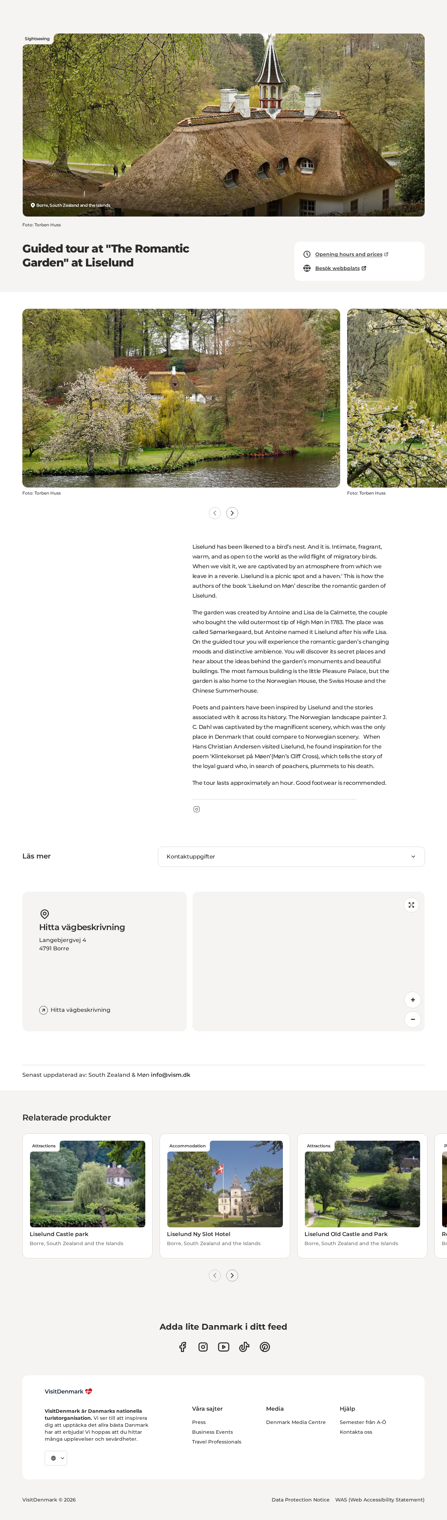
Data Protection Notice (301, 1500)
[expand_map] (411, 905)
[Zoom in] (412, 1000)
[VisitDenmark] (69, 1391)
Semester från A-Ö (363, 1422)
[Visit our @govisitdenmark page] (244, 1347)
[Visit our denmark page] (182, 1347)
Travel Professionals (216, 1442)
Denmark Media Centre (296, 1422)
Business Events (212, 1432)
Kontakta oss (356, 1432)
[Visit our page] (203, 1347)
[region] (308, 961)
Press (199, 1422)
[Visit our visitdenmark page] (224, 1347)
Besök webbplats (337, 268)
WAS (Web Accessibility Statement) (380, 1500)
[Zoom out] (412, 1019)
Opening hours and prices (348, 254)
